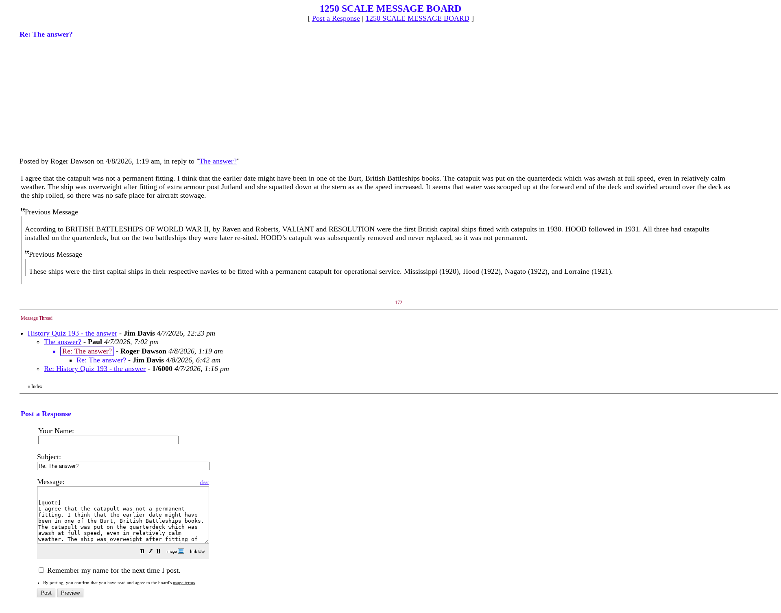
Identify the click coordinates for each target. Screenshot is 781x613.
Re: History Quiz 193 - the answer (95, 368)
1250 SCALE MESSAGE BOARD (417, 18)
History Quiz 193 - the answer (72, 333)
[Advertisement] (81, 97)
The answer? (218, 161)
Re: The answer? (101, 360)
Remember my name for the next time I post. (113, 570)
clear (204, 482)
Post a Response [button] (336, 18)
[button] (142, 552)
